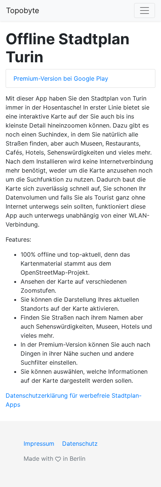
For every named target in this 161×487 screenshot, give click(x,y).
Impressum (39, 443)
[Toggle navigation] (144, 10)
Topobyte (22, 10)
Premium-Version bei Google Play (60, 78)
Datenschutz (80, 443)
